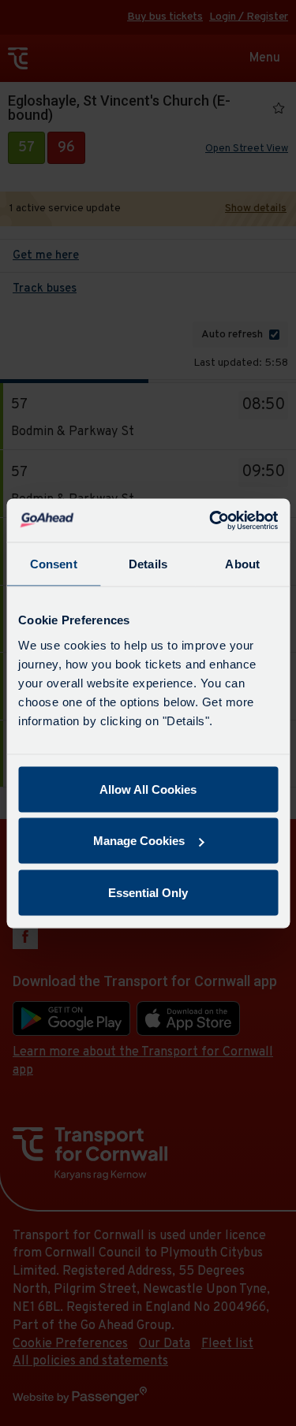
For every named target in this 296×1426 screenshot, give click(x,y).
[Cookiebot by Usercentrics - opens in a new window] (211, 520)
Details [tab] (148, 564)
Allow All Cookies (148, 788)
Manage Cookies (139, 840)
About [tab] (242, 564)
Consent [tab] (53, 564)
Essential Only (148, 892)
